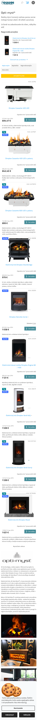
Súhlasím (27, 715)
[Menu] (33, 3)
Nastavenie (18, 708)
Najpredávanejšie (26, 66)
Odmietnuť (9, 715)
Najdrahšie (15, 66)
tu (26, 702)
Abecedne (5, 70)
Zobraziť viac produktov (18, 59)
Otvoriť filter (19, 76)
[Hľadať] (22, 3)
